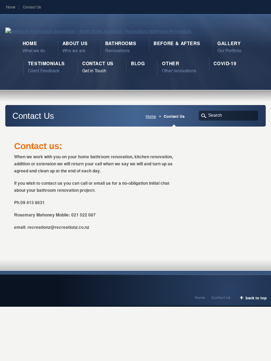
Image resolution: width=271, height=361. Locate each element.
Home (11, 7)
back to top (256, 297)
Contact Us (32, 7)
